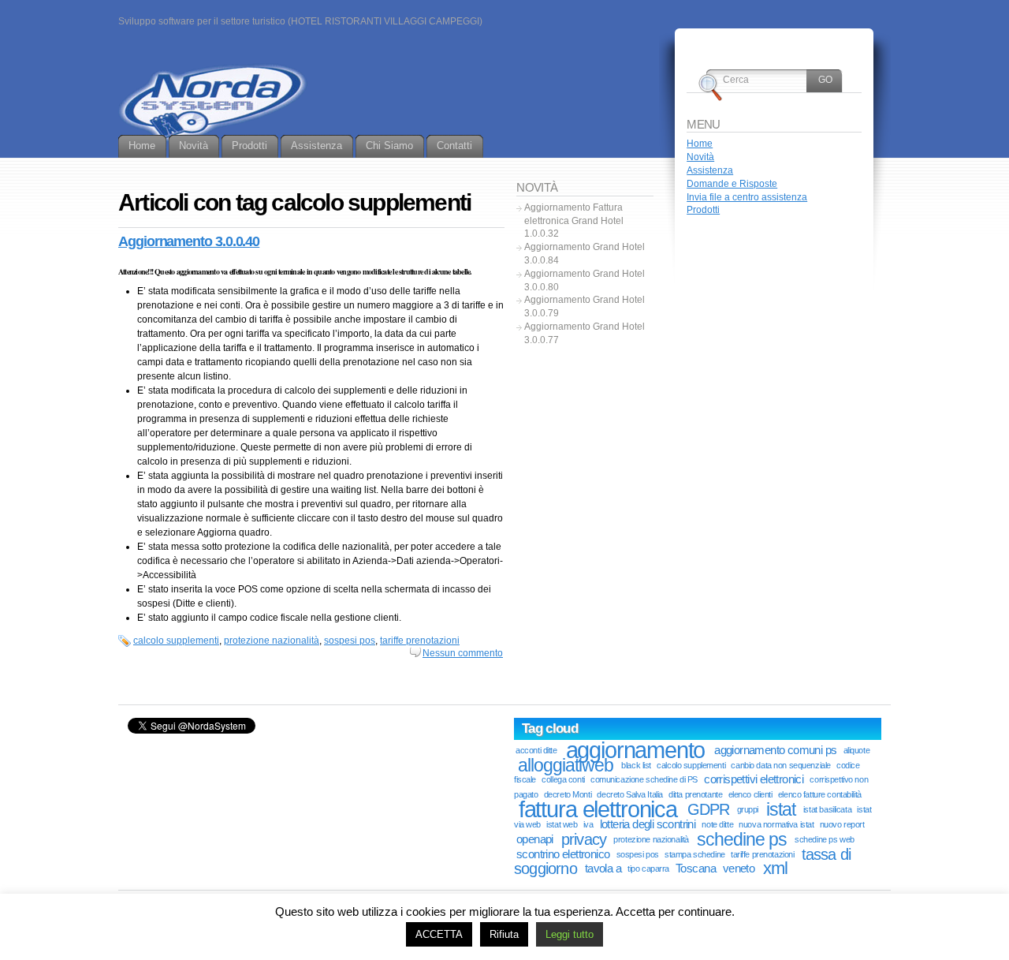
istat (780, 809)
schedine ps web (824, 839)
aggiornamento (636, 750)
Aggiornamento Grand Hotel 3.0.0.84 (584, 253)
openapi (534, 839)
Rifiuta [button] (504, 934)
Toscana (696, 868)
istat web (561, 824)
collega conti (563, 779)
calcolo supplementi (176, 640)
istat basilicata (827, 809)
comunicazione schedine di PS (644, 779)
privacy (583, 839)
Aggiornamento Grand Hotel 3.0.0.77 (584, 333)
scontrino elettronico (563, 854)
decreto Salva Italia (629, 794)
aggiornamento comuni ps (775, 750)
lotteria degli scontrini (648, 824)
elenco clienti (750, 794)
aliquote (856, 750)
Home (700, 143)
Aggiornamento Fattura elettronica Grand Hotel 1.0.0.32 (574, 221)
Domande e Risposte (732, 183)
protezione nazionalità (271, 640)
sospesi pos (349, 640)
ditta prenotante (695, 794)
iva (588, 824)
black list (636, 765)
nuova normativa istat (776, 824)
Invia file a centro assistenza (747, 197)
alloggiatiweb (566, 765)
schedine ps (742, 839)
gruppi (747, 809)
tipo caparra (648, 868)
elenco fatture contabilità (820, 794)
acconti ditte (536, 750)
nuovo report (842, 824)
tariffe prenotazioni (420, 640)
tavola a (603, 868)
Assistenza (710, 170)
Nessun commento (463, 653)
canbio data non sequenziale (780, 765)
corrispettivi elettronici (753, 779)
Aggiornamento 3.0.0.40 (188, 241)
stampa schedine (695, 854)
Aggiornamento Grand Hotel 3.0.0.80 (584, 280)
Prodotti (703, 209)
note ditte (717, 824)
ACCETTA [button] (439, 934)
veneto (738, 868)
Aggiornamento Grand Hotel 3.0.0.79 (584, 306)
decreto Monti (567, 794)
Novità (700, 156)
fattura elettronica (598, 809)
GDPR (708, 809)
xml (775, 868)
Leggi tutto (569, 934)
